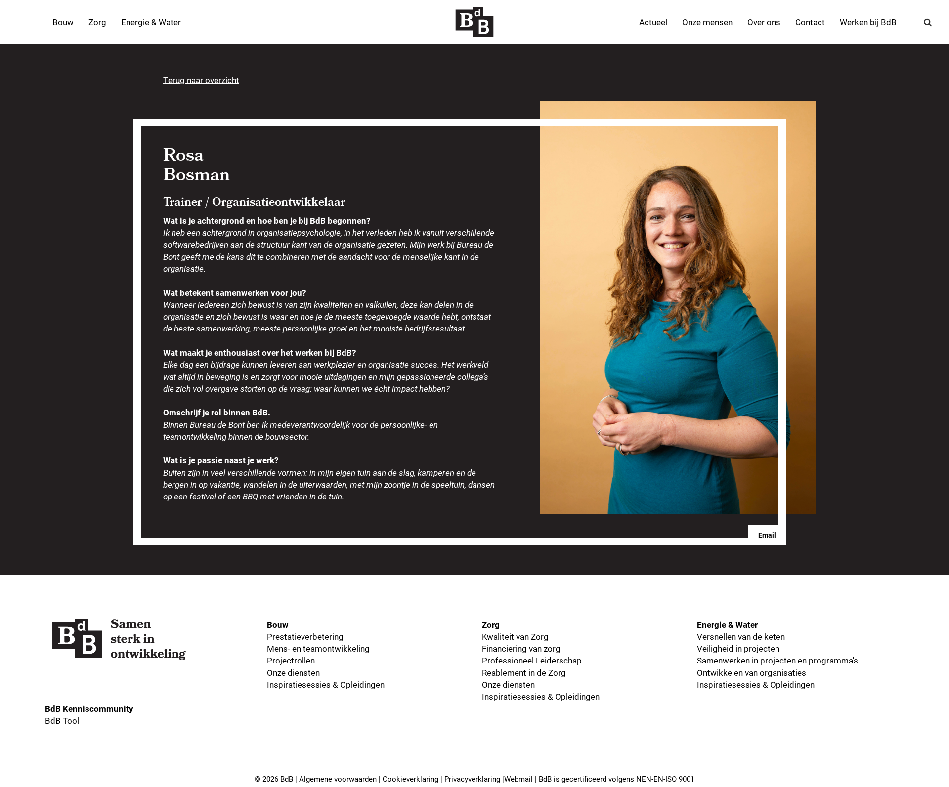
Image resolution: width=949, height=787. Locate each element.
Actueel (653, 22)
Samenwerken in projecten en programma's (777, 660)
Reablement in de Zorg (524, 672)
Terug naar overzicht (201, 79)
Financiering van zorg (521, 648)
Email (767, 534)
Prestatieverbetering (305, 636)
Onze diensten (293, 672)
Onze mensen (707, 22)
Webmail (518, 779)
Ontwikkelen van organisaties (751, 672)
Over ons (763, 22)
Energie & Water (151, 22)
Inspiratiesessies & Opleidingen (326, 684)
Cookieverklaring (410, 779)
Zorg (97, 22)
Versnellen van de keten (741, 636)
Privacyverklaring (472, 779)
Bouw (63, 22)
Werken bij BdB (868, 22)
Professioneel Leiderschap (532, 660)
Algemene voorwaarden (338, 779)
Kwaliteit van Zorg (515, 636)
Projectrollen (291, 660)
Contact (810, 22)
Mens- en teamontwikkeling (318, 648)
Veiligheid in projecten (738, 648)
